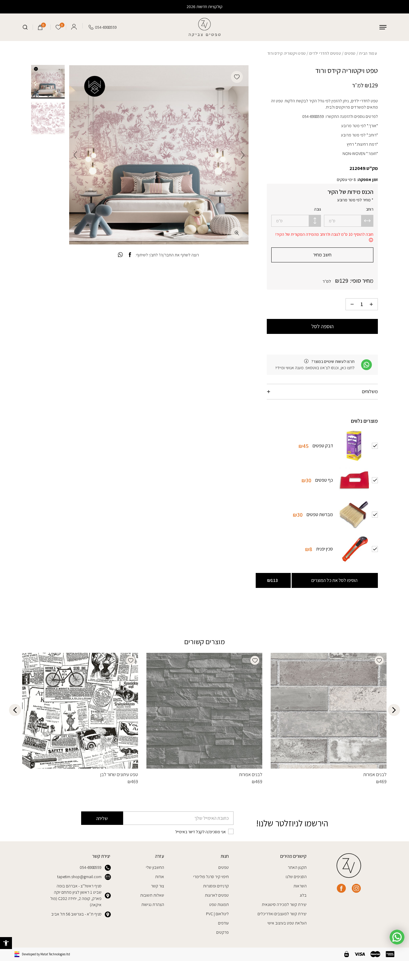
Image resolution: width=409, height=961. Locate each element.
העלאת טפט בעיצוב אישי (287, 923)
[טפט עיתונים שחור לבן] (80, 711)
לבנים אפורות (375, 774)
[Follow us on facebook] (341, 888)
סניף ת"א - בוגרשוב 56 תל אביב (76, 914)
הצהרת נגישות (152, 904)
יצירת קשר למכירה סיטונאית (284, 904)
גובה (317, 209)
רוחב (369, 209)
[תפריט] (383, 27)
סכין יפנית (324, 548)
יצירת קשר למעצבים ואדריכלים (282, 913)
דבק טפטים (323, 445)
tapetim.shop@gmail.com (79, 876)
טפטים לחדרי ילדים (325, 53)
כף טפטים (324, 480)
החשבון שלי (155, 867)
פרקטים (222, 932)
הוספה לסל (322, 326)
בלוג (303, 895)
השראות (300, 886)
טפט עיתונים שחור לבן (119, 774)
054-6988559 (91, 867)
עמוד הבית (368, 53)
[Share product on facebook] (130, 255)
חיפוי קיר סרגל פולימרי (211, 876)
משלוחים (370, 391)
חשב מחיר (322, 255)
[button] (6, 943)
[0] (40, 27)
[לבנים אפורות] (329, 711)
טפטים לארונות (217, 895)
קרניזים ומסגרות (216, 886)
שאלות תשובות (152, 895)
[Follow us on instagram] (356, 888)
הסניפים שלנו (296, 876)
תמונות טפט (219, 904)
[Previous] (242, 155)
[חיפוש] (25, 27)
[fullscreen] (237, 233)
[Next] (75, 155)
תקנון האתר (297, 867)
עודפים (223, 923)
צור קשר (157, 886)
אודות (159, 876)
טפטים (350, 53)
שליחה (102, 818)
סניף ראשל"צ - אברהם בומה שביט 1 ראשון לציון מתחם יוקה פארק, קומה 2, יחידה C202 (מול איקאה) (76, 895)
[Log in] (74, 25)
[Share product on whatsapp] (120, 255)
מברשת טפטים (320, 514)
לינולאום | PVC (217, 913)
